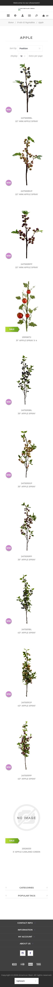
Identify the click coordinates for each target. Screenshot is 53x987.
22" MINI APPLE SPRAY (26, 121)
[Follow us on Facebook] (30, 953)
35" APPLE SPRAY (26, 413)
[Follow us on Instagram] (22, 953)
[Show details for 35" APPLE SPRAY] (26, 379)
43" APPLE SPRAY (26, 632)
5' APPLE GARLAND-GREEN (26, 852)
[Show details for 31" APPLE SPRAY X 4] (26, 306)
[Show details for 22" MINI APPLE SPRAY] (26, 87)
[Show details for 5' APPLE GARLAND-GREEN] (26, 817)
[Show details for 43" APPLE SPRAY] (26, 598)
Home (11, 22)
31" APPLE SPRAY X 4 (26, 340)
